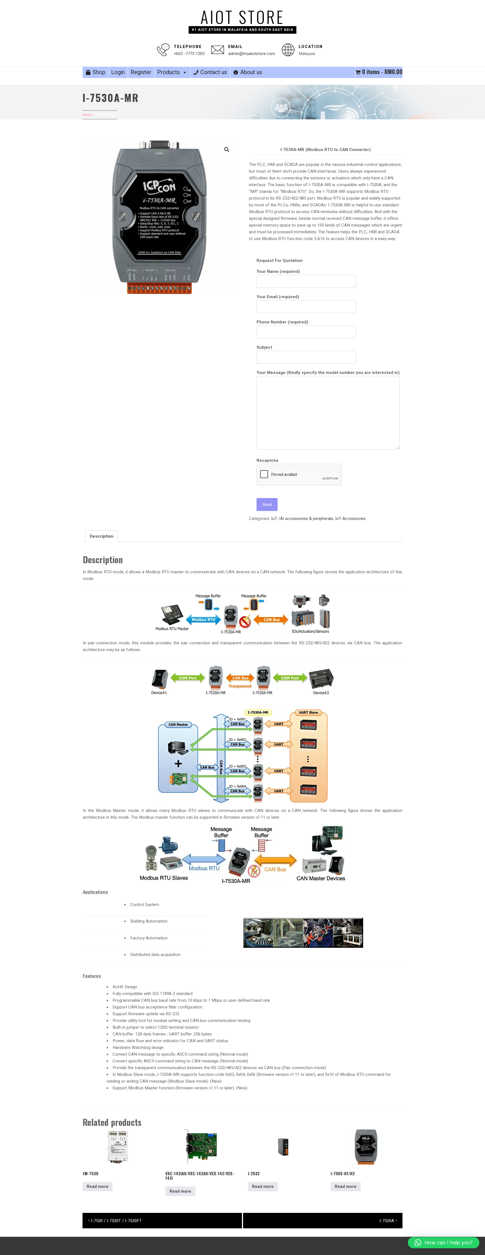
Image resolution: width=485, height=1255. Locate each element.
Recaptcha (267, 460)
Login (118, 72)
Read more (97, 1186)
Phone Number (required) (282, 322)
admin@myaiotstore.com (251, 54)
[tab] (101, 536)
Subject (264, 347)
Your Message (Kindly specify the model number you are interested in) (328, 372)
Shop (99, 72)
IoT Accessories (350, 518)
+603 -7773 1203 (189, 54)
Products (168, 72)
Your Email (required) (278, 297)
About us (251, 72)
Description (101, 536)
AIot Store (242, 16)
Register (141, 72)
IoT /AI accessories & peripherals (302, 518)
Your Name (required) (278, 271)
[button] (227, 150)
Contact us (213, 72)
